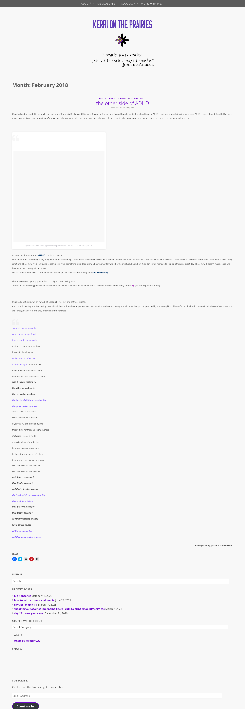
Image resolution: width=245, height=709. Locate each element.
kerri (132, 108)
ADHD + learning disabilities (114, 98)
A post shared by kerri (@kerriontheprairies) (44, 246)
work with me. (151, 3)
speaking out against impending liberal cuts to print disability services (59, 609)
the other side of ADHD (122, 103)
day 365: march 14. (25, 604)
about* (86, 3)
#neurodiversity (100, 272)
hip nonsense (22, 596)
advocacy (128, 3)
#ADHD (41, 255)
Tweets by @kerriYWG (26, 640)
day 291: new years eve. (29, 613)
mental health (138, 98)
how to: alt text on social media (34, 600)
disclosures (106, 3)
